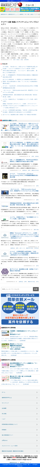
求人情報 (4, 413)
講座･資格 (36, 229)
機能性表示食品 (35, 170)
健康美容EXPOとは (7, 397)
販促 (22, 59)
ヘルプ (3, 419)
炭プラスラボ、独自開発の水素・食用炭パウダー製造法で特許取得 (19, 114)
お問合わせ (4, 440)
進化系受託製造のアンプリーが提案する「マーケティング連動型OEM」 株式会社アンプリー (23, 364)
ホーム (3, 392)
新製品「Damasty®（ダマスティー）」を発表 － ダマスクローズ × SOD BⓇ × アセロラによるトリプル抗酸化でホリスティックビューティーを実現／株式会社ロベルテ (20, 105)
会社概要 (4, 408)
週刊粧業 (26, 59)
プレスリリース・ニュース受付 (9, 445)
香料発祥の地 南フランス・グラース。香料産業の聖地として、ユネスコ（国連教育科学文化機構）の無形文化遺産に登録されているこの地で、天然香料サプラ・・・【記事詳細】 (19, 338)
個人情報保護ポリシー (7, 435)
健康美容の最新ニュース (9, 120)
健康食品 (24, 170)
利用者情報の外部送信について (9, 424)
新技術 (37, 156)
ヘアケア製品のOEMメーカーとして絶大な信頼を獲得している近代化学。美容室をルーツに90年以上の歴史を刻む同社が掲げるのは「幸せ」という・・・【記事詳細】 (19, 382)
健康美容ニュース (24, 462)
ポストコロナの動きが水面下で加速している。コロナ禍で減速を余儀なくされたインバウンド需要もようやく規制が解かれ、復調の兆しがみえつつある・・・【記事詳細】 (19, 370)
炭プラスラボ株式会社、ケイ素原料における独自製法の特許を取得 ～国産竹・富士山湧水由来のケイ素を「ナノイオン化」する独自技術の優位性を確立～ (20, 81)
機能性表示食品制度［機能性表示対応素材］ (13, 451)
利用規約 (4, 429)
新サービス (22, 248)
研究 (37, 213)
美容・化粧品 (16, 59)
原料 (37, 139)
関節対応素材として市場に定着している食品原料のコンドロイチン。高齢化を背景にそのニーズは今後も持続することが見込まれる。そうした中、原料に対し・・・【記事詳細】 (19, 353)
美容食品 (36, 248)
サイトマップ (5, 403)
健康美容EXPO (13, 462)
